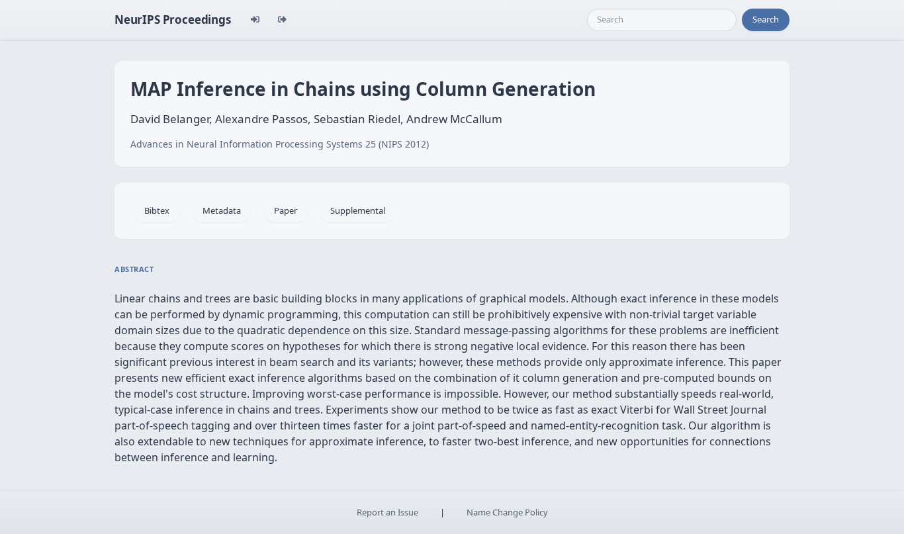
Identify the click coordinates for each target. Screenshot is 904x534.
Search (765, 19)
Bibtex (156, 210)
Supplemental (357, 210)
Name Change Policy (507, 512)
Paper (285, 210)
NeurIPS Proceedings (172, 19)
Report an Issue (387, 512)
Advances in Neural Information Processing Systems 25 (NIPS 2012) (279, 144)
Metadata (222, 210)
